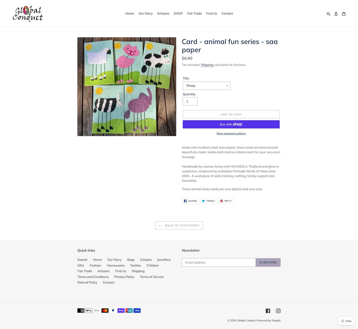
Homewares (116, 265)
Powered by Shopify (269, 320)
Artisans (104, 271)
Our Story (114, 260)
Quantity (189, 94)
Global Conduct (247, 320)
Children (153, 265)
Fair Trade (84, 271)
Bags (131, 260)
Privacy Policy (124, 277)
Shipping (207, 65)
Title (186, 78)
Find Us (120, 271)
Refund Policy (87, 282)
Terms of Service (152, 277)
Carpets (146, 260)
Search (82, 260)
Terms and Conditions (93, 277)
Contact (108, 282)
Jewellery (164, 260)
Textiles (135, 265)
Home (97, 260)
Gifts (80, 265)
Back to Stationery (181, 225)
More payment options (231, 133)
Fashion (95, 265)
